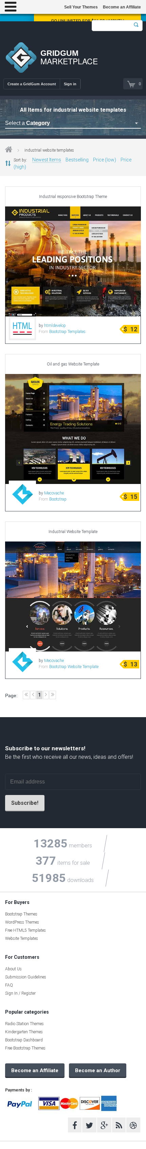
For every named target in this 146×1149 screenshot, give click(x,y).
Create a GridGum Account (31, 84)
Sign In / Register (20, 993)
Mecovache (54, 493)
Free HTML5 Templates (25, 930)
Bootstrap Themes (21, 914)
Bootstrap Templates (67, 331)
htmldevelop (55, 325)
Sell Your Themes (81, 7)
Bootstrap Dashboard (24, 1040)
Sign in (70, 84)
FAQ (9, 985)
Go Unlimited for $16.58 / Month (87, 20)
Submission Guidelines (25, 977)
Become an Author (97, 1070)
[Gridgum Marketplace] (21, 58)
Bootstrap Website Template (73, 666)
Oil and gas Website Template (73, 364)
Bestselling (77, 159)
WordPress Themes (22, 922)
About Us (13, 969)
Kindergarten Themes (24, 1032)
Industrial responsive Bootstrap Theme (73, 196)
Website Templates (21, 938)
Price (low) (104, 159)
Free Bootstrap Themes (25, 1048)
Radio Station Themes (24, 1023)
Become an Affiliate (122, 7)
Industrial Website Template (73, 531)
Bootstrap (58, 499)
